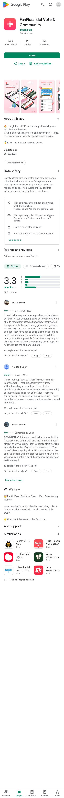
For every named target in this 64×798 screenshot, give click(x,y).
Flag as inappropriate (19, 579)
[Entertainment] (15, 162)
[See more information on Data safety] (58, 171)
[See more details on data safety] (15, 240)
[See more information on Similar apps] (58, 534)
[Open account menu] (58, 5)
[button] (30, 44)
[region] (32, 42)
